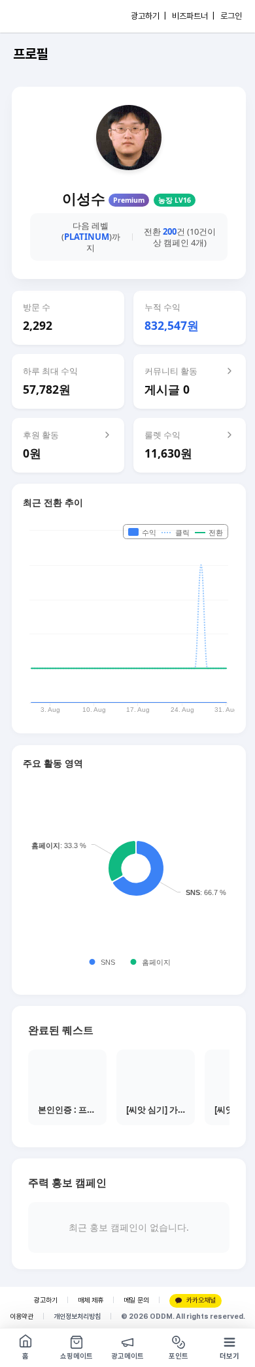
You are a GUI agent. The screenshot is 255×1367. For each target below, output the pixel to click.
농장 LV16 (174, 200)
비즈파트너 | (193, 16)
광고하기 (46, 1300)
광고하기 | (148, 16)
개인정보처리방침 (77, 1316)
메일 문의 (136, 1300)
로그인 (231, 16)
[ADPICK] (37, 16)
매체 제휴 (90, 1300)
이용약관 (21, 1316)
